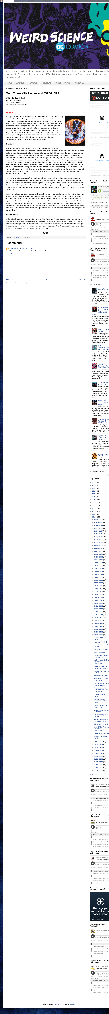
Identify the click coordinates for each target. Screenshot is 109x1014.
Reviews (33, 83)
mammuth (57, 1004)
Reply (11, 253)
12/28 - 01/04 (98, 519)
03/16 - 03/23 (98, 742)
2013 (94, 774)
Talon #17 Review (99, 652)
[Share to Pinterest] (29, 237)
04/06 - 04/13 (98, 629)
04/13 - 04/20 (98, 626)
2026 (94, 482)
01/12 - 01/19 (98, 767)
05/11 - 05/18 (98, 614)
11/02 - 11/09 (98, 542)
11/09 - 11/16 (98, 539)
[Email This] (23, 237)
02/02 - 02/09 (98, 759)
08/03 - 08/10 (98, 580)
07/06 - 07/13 (98, 591)
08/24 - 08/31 (98, 571)
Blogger (72, 1004)
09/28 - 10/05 (98, 557)
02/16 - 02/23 (98, 753)
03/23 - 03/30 (98, 635)
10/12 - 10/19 (98, 551)
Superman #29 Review (101, 642)
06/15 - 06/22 (98, 600)
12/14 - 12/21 (98, 525)
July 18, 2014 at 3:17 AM (25, 248)
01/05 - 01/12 (98, 770)
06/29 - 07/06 (98, 594)
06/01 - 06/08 (98, 606)
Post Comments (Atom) (23, 283)
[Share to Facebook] (28, 237)
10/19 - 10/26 (98, 548)
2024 (94, 488)
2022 (94, 494)
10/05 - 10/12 (98, 554)
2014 (94, 517)
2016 (94, 511)
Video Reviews (62, 83)
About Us (79, 83)
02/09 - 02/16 (98, 756)
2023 (94, 491)
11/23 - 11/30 (98, 534)
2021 (94, 497)
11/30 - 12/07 (98, 531)
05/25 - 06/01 (98, 609)
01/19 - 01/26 (98, 765)
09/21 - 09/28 (98, 560)
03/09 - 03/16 (98, 744)
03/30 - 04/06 (98, 632)
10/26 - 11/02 (98, 545)
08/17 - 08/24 (98, 574)
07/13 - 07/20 (98, 589)
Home (9, 83)
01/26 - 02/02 (98, 762)
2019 (94, 502)
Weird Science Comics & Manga (98, 137)
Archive (20, 83)
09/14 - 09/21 (98, 563)
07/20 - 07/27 (98, 586)
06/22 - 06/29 (98, 597)
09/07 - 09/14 (98, 565)
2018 (94, 505)
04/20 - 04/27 (98, 623)
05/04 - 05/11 (98, 617)
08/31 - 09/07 (98, 568)
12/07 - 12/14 (98, 528)
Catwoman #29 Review (101, 676)
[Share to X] (26, 237)
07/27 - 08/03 (98, 583)
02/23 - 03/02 (98, 750)
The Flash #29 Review (101, 649)
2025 (94, 485)
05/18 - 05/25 (98, 612)
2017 (94, 508)
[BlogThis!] (25, 237)
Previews (46, 83)
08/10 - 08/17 (98, 577)
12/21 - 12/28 (98, 522)
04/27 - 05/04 (98, 620)
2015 (94, 514)
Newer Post (10, 279)
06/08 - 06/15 (98, 603)
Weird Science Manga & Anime (98, 175)
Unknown (12, 248)
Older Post (81, 279)
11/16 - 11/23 (98, 537)
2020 (94, 499)
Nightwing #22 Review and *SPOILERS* (102, 437)
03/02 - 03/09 (98, 747)
